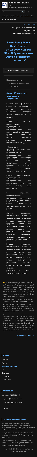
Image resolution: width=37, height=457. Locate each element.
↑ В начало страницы (25, 335)
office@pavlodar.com (14, 403)
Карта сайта (6, 380)
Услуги (11, 16)
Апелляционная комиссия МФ (24, 34)
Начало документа (14, 80)
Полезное (5, 20)
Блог (32, 16)
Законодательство (22, 16)
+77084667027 (14, 395)
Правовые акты (29, 25)
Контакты (13, 20)
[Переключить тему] (28, 12)
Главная (5, 16)
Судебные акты (29, 31)
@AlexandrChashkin (16, 399)
